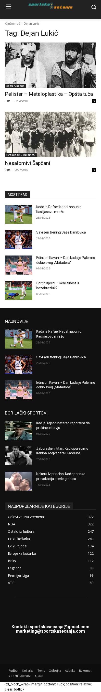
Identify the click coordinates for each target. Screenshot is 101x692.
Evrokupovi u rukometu (21, 155)
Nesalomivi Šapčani (27, 163)
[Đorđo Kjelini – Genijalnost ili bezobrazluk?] (18, 290)
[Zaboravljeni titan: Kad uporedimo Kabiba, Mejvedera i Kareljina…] (18, 455)
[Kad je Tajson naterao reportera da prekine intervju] (18, 430)
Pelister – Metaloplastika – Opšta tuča (49, 94)
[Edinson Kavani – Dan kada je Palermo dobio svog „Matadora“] (18, 265)
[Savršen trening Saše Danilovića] (18, 239)
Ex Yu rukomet (15, 85)
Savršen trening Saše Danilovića (61, 232)
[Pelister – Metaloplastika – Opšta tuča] (50, 65)
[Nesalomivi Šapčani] (50, 134)
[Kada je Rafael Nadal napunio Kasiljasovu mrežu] (18, 214)
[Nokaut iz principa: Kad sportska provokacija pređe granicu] (18, 481)
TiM (8, 100)
